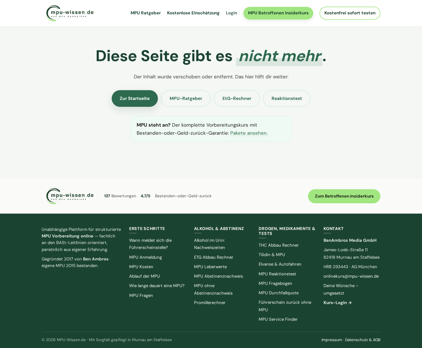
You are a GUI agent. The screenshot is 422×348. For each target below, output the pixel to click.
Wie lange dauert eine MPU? (157, 286)
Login (231, 13)
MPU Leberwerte (210, 267)
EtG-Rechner (236, 98)
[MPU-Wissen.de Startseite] (69, 13)
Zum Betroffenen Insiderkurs (344, 196)
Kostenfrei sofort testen (349, 13)
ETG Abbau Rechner (213, 257)
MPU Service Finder (278, 319)
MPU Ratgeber (146, 13)
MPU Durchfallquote (279, 293)
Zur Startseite (135, 98)
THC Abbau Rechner (279, 245)
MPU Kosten (141, 267)
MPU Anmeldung (145, 257)
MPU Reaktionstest (277, 274)
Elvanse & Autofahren (280, 264)
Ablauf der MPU (144, 276)
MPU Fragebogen (275, 283)
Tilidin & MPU (272, 255)
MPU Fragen (141, 295)
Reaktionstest (287, 98)
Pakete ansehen (248, 133)
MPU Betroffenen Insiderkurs (278, 13)
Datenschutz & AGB (362, 339)
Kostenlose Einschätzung (193, 13)
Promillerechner (210, 303)
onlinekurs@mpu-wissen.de (351, 276)
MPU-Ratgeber (186, 98)
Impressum (332, 339)
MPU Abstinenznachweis (218, 276)
